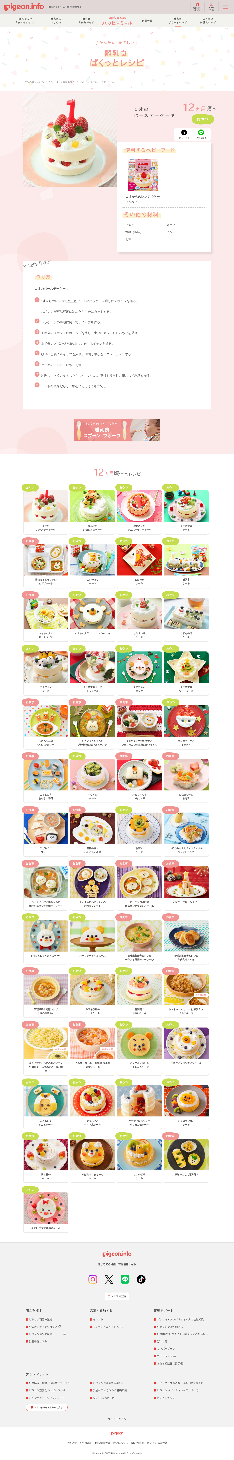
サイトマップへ (117, 1419)
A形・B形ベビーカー (105, 1398)
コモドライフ (164, 1356)
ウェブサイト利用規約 (79, 1442)
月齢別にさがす (197, 9)
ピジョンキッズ (166, 1398)
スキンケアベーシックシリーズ (47, 1398)
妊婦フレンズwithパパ (170, 1327)
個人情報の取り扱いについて (111, 1442)
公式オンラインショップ (43, 1327)
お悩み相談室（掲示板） (171, 1363)
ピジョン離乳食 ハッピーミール (47, 1390)
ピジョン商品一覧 (39, 1319)
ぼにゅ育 (162, 1341)
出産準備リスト (38, 1341)
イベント (98, 1319)
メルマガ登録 (118, 1296)
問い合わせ (137, 1442)
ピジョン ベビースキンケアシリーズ (177, 1390)
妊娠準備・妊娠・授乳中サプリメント (51, 1383)
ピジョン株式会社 (157, 1442)
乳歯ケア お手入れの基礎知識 (110, 1390)
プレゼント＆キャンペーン (108, 1327)
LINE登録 (211, 9)
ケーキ (72, 301)
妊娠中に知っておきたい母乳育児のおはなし (182, 1334)
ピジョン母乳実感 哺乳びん (108, 1383)
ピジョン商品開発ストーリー (45, 1334)
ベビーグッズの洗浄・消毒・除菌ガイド (180, 1383)
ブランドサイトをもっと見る (48, 1407)
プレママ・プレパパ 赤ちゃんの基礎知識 (180, 1319)
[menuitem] (26, 20)
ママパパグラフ (166, 1348)
